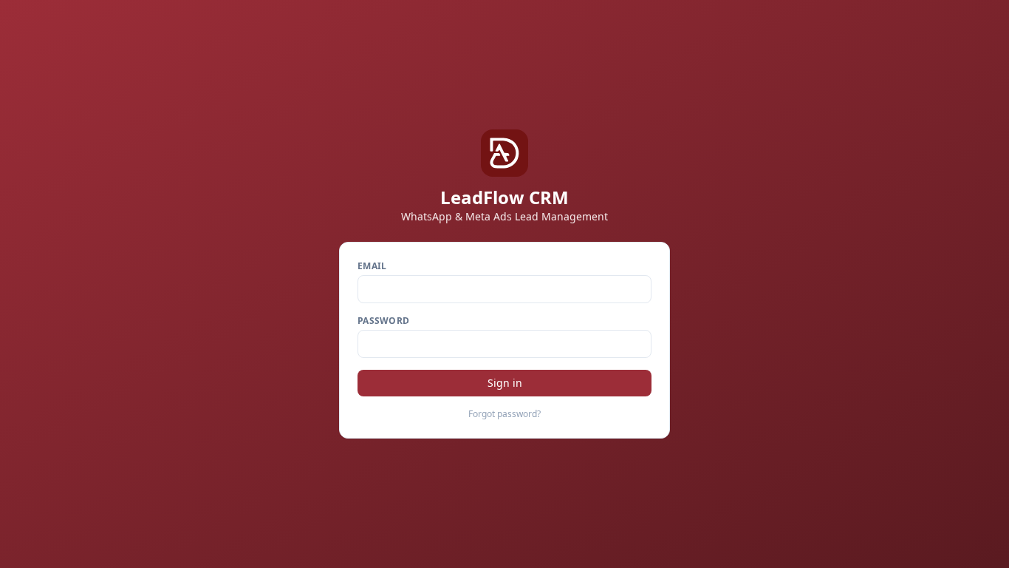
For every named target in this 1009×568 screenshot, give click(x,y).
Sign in (505, 383)
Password (383, 321)
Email (372, 266)
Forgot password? (504, 414)
